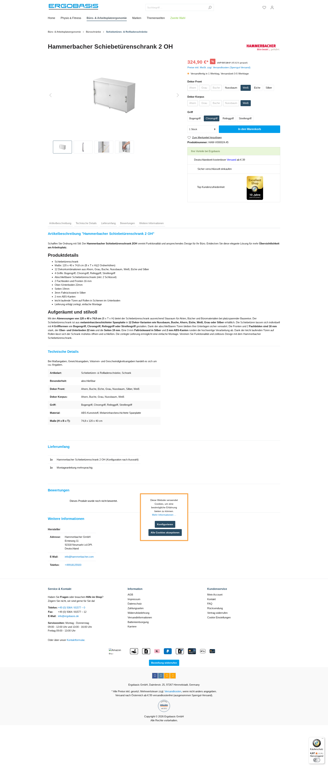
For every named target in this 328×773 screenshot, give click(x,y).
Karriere (132, 626)
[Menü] (322, 739)
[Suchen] (210, 7)
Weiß (246, 87)
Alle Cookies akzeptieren (165, 532)
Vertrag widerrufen (217, 612)
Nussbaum (231, 87)
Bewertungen (127, 223)
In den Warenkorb (249, 129)
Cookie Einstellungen (219, 617)
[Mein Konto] (272, 7)
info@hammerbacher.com (79, 556)
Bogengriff (195, 118)
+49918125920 (73, 564)
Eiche (257, 87)
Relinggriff (228, 118)
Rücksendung (215, 608)
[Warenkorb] (278, 6)
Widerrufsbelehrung (138, 612)
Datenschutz (135, 603)
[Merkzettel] (264, 7)
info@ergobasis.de (68, 616)
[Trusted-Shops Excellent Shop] (255, 187)
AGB (130, 594)
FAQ (209, 603)
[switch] (316, 760)
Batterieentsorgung (138, 622)
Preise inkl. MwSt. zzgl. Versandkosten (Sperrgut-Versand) (218, 67)
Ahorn (192, 87)
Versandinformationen (140, 617)
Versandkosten (173, 691)
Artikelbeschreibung (60, 223)
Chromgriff (211, 118)
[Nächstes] (177, 95)
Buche (216, 87)
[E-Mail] (167, 675)
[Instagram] (161, 675)
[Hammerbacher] (263, 47)
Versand (231, 159)
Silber (269, 87)
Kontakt (211, 599)
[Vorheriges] (50, 95)
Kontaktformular (75, 640)
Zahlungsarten (136, 608)
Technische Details (86, 223)
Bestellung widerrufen (164, 662)
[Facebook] (155, 675)
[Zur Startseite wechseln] (73, 7)
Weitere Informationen (151, 223)
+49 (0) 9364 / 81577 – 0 (71, 607)
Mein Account (214, 594)
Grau (204, 87)
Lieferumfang (108, 223)
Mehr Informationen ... (164, 515)
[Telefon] (173, 675)
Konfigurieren (165, 524)
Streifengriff (245, 118)
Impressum (134, 599)
